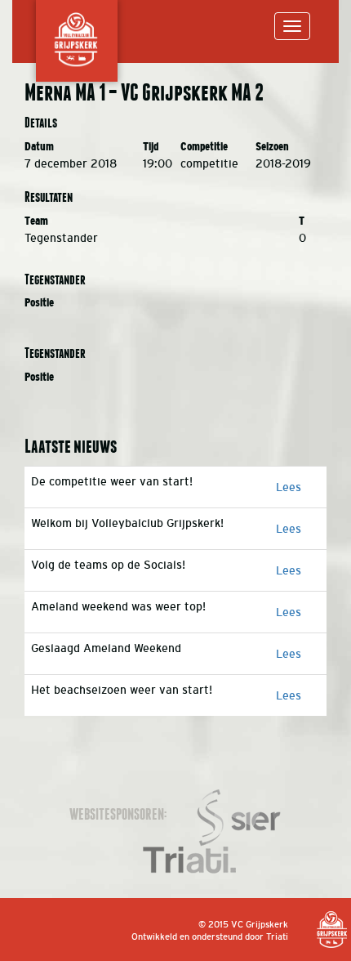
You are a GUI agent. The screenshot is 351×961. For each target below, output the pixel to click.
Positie (39, 303)
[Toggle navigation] (292, 26)
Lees (288, 487)
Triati (277, 936)
